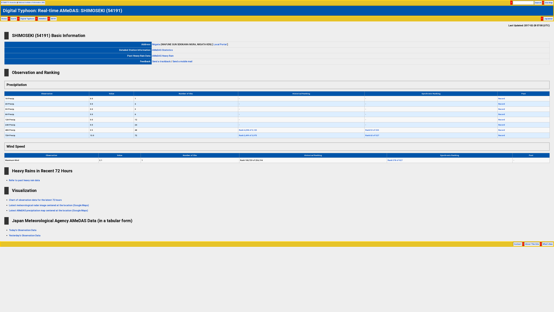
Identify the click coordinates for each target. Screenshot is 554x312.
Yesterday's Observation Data (24, 235)
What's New (548, 244)
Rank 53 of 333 (372, 130)
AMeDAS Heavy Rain (163, 55)
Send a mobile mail (182, 61)
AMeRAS (42, 19)
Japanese (548, 19)
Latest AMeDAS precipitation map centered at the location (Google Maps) (48, 210)
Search (538, 3)
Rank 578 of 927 (395, 160)
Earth (13, 19)
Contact (517, 244)
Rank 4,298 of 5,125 (248, 130)
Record (501, 98)
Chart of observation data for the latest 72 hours (35, 200)
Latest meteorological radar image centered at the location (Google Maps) (49, 205)
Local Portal (220, 44)
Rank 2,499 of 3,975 (248, 135)
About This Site (532, 244)
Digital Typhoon (27, 19)
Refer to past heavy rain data (24, 180)
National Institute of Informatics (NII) (32, 2)
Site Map (549, 3)
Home (4, 19)
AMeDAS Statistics (162, 50)
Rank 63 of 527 (372, 135)
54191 (53, 19)
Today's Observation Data (22, 230)
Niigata (156, 44)
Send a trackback (161, 61)
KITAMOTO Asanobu (8, 2)
